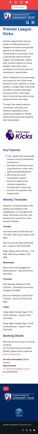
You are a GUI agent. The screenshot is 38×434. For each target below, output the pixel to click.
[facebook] (23, 430)
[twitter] (27, 430)
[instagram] (30, 430)
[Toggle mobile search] (27, 22)
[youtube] (34, 430)
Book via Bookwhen (12, 354)
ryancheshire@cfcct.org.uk (17, 369)
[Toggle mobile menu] (33, 22)
